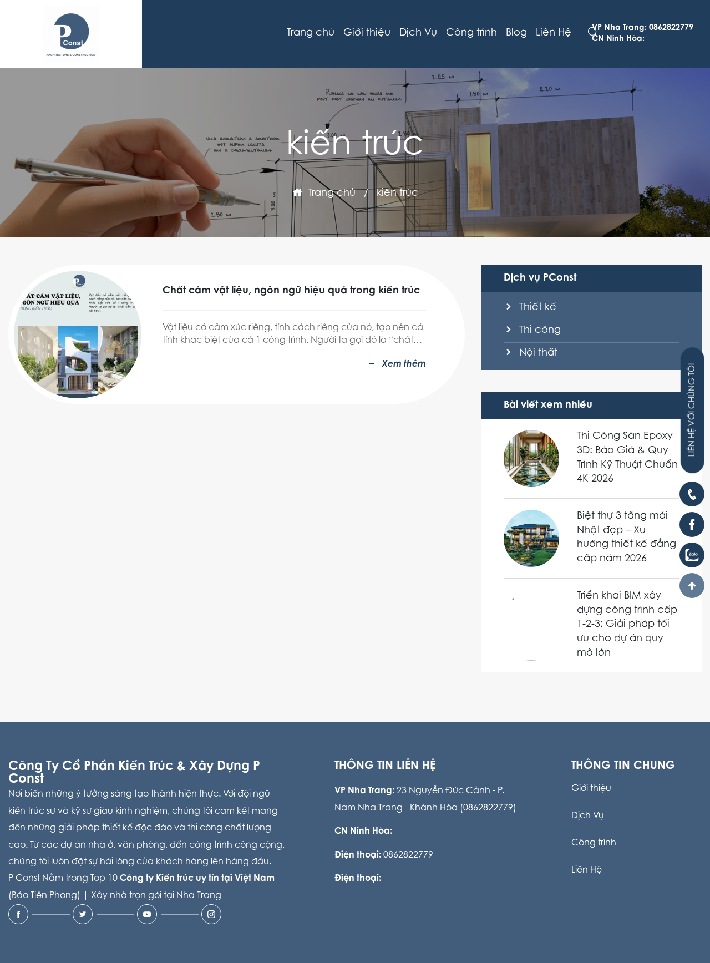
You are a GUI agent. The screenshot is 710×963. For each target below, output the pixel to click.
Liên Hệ (553, 33)
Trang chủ (310, 33)
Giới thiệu (366, 33)
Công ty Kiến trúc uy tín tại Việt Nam (197, 878)
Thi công (538, 331)
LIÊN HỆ (692, 410)
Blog (516, 33)
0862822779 (408, 855)
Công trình (471, 33)
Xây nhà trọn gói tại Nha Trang (156, 895)
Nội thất (536, 353)
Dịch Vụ (418, 33)
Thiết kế (536, 308)
